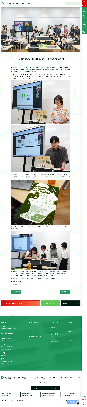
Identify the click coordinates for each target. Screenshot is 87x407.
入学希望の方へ (35, 3)
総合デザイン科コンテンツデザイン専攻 (10, 331)
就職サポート (54, 325)
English (84, 396)
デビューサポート (55, 330)
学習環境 (31, 327)
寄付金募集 (53, 344)
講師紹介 (31, 330)
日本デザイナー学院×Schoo (74, 334)
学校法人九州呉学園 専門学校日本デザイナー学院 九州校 (48, 394)
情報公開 (53, 339)
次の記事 (64, 291)
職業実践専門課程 (55, 341)
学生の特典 (31, 332)
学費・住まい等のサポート (34, 344)
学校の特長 (28, 3)
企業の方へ (70, 325)
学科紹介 (23, 3)
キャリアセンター (72, 329)
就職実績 (53, 327)
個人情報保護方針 (21, 400)
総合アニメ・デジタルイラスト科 (8, 336)
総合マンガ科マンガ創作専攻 (7, 338)
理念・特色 (31, 325)
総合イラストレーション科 (7, 333)
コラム (51, 3)
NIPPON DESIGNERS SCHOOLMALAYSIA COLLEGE (69, 394)
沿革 (52, 336)
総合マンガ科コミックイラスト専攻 (9, 340)
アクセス (55, 3)
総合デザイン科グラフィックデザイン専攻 (10, 328)
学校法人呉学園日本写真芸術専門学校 (27, 394)
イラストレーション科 (6, 349)
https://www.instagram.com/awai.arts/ (35, 285)
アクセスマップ (4, 400)
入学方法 (31, 341)
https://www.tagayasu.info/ (30, 281)
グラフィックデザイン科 (6, 346)
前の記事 (17, 291)
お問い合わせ (61, 3)
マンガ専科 (3, 355)
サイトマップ (12, 400)
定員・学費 (31, 339)
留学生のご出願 (32, 346)
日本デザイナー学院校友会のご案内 (6, 394)
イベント (42, 3)
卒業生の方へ (71, 322)
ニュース (46, 3)
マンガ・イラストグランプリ (74, 331)
